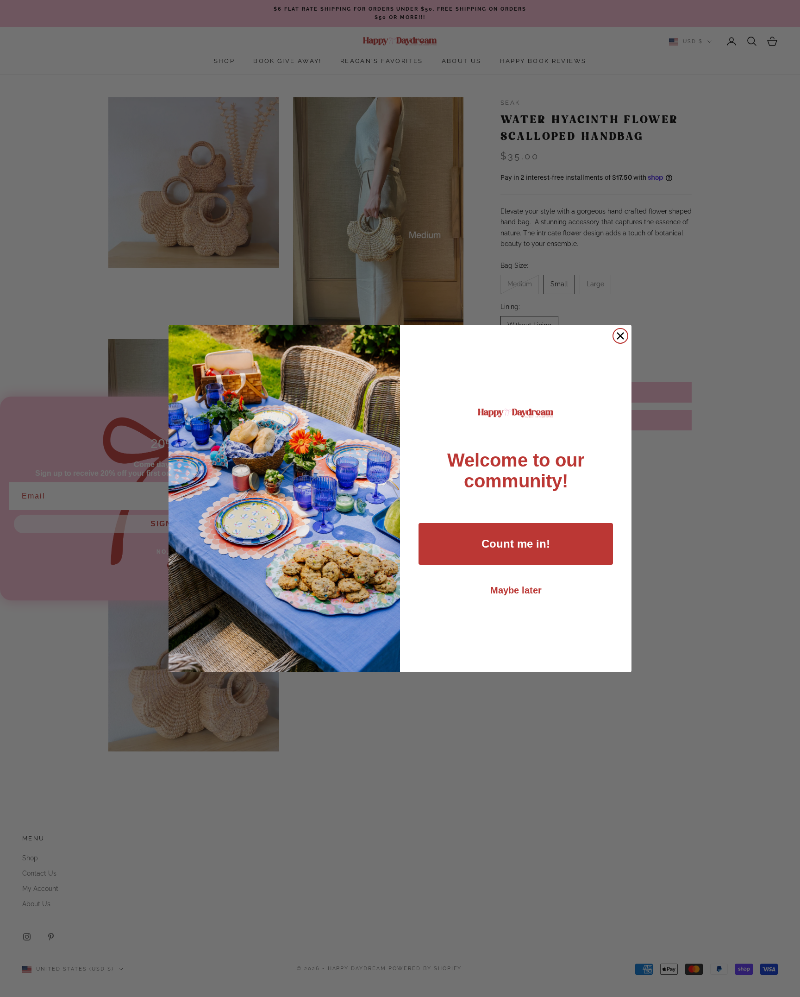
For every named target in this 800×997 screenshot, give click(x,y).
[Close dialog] (620, 335)
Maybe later (516, 590)
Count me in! (515, 543)
